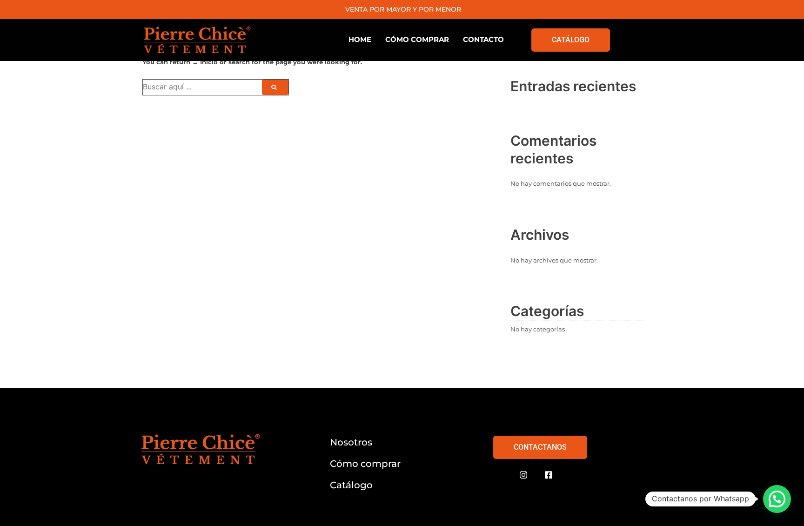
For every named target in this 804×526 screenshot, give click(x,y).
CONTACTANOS (540, 447)
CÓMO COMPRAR (417, 39)
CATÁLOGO (571, 39)
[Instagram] (523, 475)
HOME (359, 39)
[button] (777, 499)
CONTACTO (483, 39)
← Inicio (205, 62)
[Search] (275, 87)
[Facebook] (548, 475)
